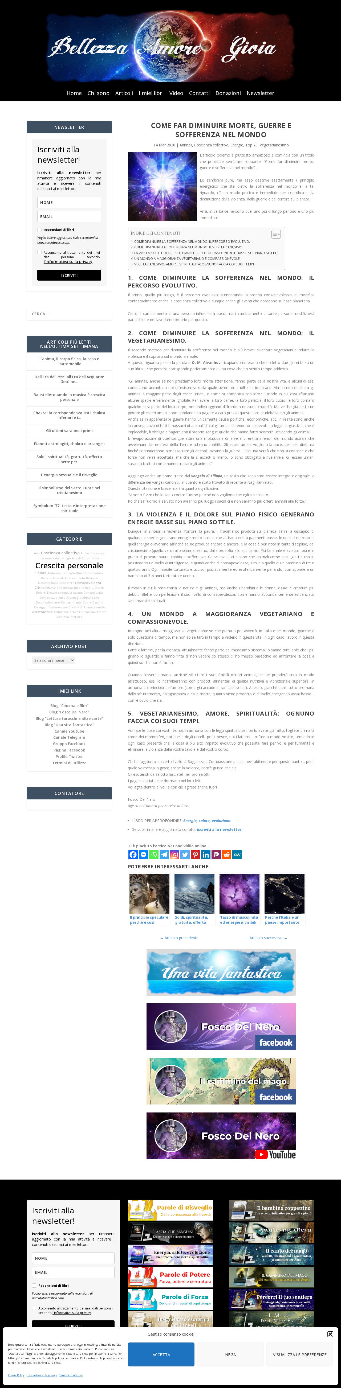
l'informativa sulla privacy (68, 261)
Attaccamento (75, 578)
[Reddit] (226, 854)
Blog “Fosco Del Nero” (69, 711)
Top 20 (251, 144)
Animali (58, 578)
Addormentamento (61, 573)
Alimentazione (48, 583)
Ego (68, 558)
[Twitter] (185, 854)
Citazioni (85, 588)
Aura (61, 597)
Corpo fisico (90, 558)
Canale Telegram (69, 737)
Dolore (41, 592)
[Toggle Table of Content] (273, 234)
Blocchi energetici (59, 592)
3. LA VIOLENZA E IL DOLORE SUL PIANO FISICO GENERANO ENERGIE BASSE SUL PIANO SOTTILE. (205, 253)
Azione (78, 592)
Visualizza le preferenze (300, 1354)
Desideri (98, 588)
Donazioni (228, 94)
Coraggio (40, 607)
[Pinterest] (195, 854)
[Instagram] (174, 854)
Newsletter (260, 94)
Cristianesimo (45, 587)
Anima (59, 558)
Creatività (76, 607)
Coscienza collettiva (60, 552)
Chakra (40, 573)
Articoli (124, 94)
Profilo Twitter (69, 756)
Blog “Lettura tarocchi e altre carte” (69, 718)
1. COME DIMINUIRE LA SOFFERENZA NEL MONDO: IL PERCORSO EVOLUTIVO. (190, 241)
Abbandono (90, 597)
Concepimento (71, 602)
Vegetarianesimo (274, 144)
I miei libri (151, 94)
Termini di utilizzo (71, 1375)
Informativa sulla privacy (42, 1375)
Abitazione (61, 612)
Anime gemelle (94, 607)
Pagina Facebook (69, 750)
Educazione (87, 612)
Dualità (81, 573)
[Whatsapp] (154, 854)
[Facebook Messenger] (143, 854)
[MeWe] (237, 854)
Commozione (58, 607)
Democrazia (48, 597)
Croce (74, 612)
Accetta (161, 1354)
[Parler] (216, 854)
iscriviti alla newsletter (219, 829)
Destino (97, 602)
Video (176, 94)
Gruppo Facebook (69, 743)
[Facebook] (133, 854)
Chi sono (98, 94)
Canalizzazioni (67, 588)
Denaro (46, 578)
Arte (37, 553)
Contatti (199, 94)
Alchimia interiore (69, 617)
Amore (101, 612)
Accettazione (42, 612)
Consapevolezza (88, 583)
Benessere (66, 583)
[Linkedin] (205, 854)
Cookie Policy (16, 1375)
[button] (330, 1334)
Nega (230, 1354)
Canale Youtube (69, 731)
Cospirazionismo (47, 602)
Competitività (93, 592)
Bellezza (92, 578)
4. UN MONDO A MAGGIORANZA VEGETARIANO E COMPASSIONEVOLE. (186, 258)
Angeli (76, 558)
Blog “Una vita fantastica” (69, 724)
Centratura (95, 573)
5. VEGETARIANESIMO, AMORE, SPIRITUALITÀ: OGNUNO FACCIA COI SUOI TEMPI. (193, 264)
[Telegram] (164, 854)
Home (74, 94)
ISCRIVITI (69, 275)
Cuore (87, 602)
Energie (236, 144)
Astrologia (73, 597)
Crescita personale (69, 565)
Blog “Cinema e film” (69, 705)
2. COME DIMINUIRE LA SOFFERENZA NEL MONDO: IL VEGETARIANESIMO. (187, 247)
